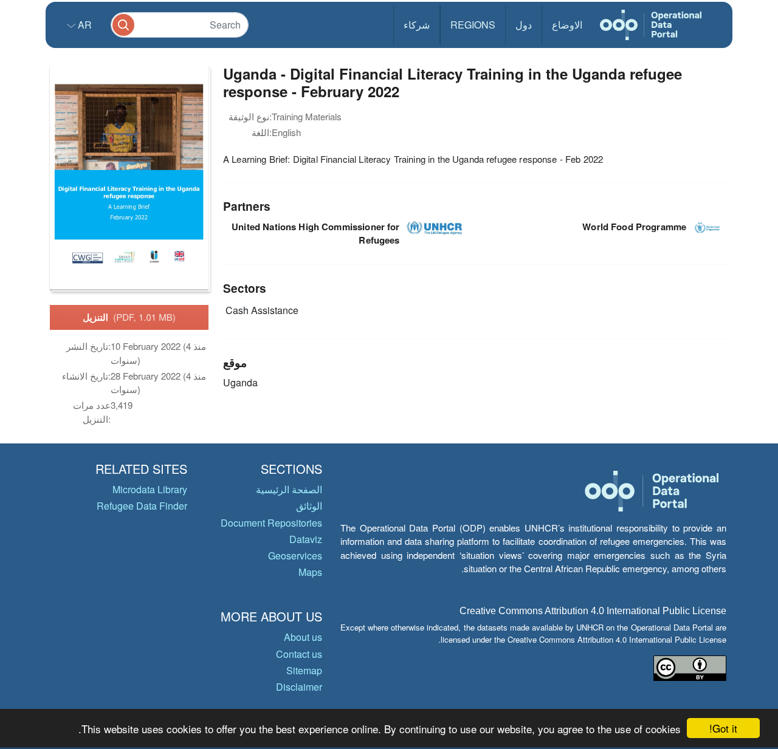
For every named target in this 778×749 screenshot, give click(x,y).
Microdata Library (149, 489)
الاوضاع (567, 25)
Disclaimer (299, 687)
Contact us (299, 654)
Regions (472, 25)
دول (523, 25)
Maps (310, 572)
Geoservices (295, 556)
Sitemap (304, 670)
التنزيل (129, 317)
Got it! (723, 728)
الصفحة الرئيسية (289, 489)
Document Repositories (271, 523)
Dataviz (305, 539)
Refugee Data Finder (142, 506)
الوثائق (309, 506)
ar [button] (83, 25)
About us (303, 637)
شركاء (417, 25)
